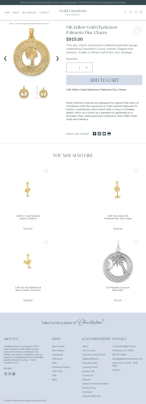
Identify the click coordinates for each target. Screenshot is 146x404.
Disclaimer (87, 392)
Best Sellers (58, 350)
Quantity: (72, 58)
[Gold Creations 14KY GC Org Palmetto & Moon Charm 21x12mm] (28, 281)
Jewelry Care (88, 371)
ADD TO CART (104, 80)
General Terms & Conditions (96, 383)
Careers (116, 369)
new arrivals (29, 12)
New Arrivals (58, 346)
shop (7, 12)
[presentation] (5, 57)
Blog (54, 379)
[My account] (130, 13)
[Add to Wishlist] (137, 30)
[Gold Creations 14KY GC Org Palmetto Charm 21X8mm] (28, 210)
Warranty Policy (90, 363)
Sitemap (86, 379)
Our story (8, 368)
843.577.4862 (119, 354)
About (85, 346)
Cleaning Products (61, 367)
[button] (23, 92)
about (16, 12)
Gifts (54, 363)
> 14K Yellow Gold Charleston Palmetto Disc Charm (31, 24)
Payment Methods (91, 396)
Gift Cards (57, 371)
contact (44, 12)
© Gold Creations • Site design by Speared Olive (25, 400)
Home (11, 24)
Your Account (88, 350)
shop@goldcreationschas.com (127, 358)
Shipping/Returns (90, 358)
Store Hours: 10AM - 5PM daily (125, 364)
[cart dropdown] (141, 12)
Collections (57, 358)
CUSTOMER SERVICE (96, 339)
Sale (54, 375)
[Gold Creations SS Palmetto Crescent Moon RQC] (117, 281)
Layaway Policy (90, 367)
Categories (57, 354)
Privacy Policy (89, 387)
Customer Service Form (94, 354)
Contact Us (87, 375)
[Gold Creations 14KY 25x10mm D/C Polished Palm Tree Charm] (117, 210)
